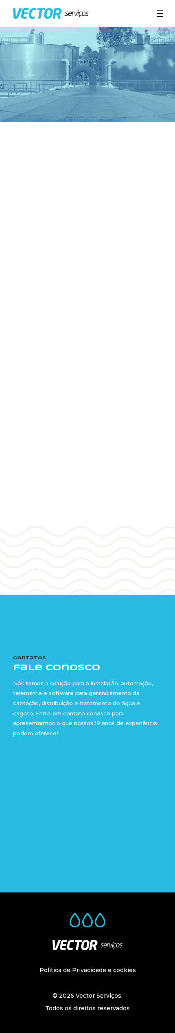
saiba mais (88, 536)
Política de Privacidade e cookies (87, 970)
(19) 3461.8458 (79, 789)
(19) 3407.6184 (75, 778)
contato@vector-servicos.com (99, 798)
